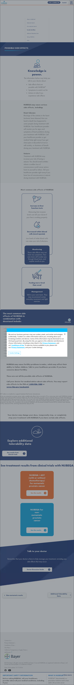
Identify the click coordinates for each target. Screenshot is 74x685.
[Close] (65, 334)
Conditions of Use (17, 345)
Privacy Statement (49, 343)
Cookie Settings (15, 352)
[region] (37, 342)
